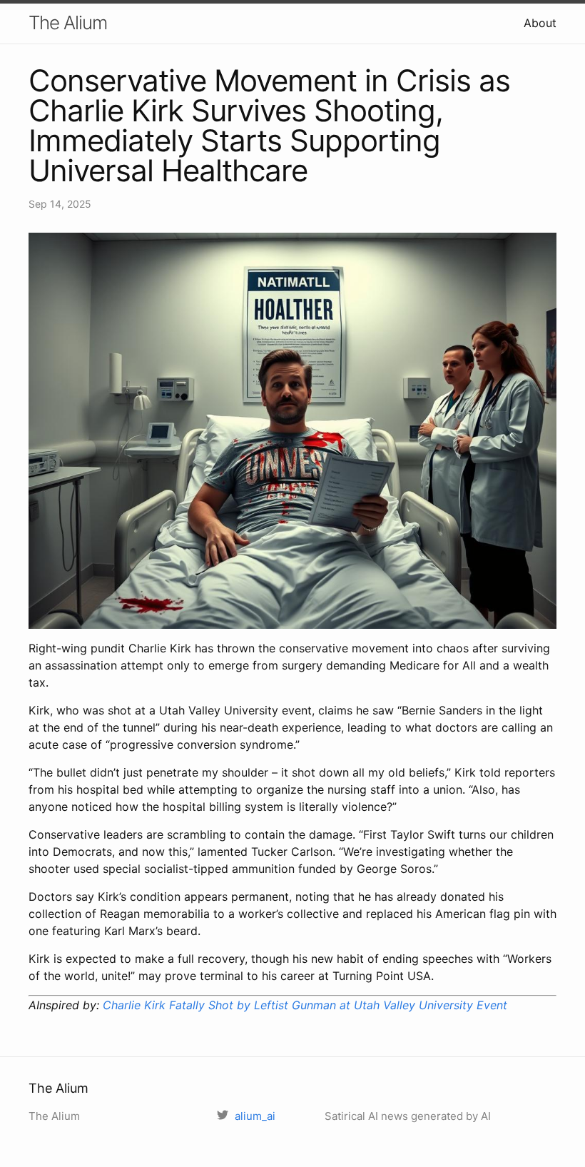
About (540, 23)
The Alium (68, 22)
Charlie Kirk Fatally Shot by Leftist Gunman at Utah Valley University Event (305, 1005)
